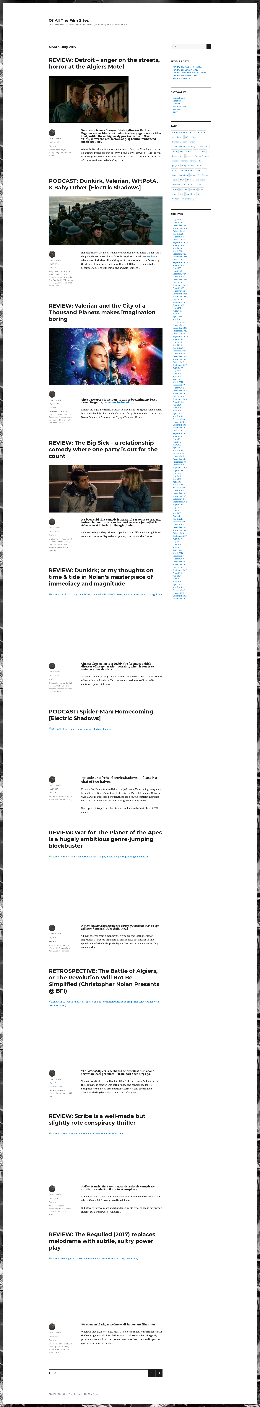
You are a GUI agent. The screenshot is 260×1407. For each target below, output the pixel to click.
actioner (201, 132)
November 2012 (179, 599)
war (50, 1096)
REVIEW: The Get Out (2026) (185, 75)
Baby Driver (54, 271)
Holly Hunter (63, 542)
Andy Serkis (54, 945)
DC (195, 151)
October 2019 (178, 362)
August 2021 (178, 305)
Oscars (175, 189)
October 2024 (179, 240)
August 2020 (178, 339)
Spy (182, 194)
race (66, 152)
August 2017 (178, 436)
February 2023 (179, 274)
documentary (178, 156)
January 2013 (178, 593)
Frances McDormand (190, 161)
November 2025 (180, 228)
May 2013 (177, 581)
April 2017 (177, 448)
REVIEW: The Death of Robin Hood (188, 67)
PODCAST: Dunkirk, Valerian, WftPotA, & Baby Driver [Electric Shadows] (103, 184)
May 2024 (177, 248)
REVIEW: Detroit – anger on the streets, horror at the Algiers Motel (104, 63)
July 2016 (177, 473)
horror (174, 170)
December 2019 (179, 356)
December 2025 (180, 225)
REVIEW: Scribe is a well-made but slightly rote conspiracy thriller (97, 1119)
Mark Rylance (55, 691)
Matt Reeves (65, 945)
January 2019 (178, 388)
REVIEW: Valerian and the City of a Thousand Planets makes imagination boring (102, 312)
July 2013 (177, 576)
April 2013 (177, 584)
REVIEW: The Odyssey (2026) (186, 70)
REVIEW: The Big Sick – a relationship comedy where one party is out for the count (103, 449)
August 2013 (178, 573)
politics (193, 189)
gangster (176, 165)
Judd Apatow (54, 544)
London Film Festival (199, 175)
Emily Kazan (62, 539)
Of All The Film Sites (69, 20)
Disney (203, 151)
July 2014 (177, 542)
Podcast (52, 268)
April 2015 (177, 516)
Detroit (52, 150)
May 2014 (177, 547)
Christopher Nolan (57, 683)
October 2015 (178, 499)
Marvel (175, 180)
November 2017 (179, 428)
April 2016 (177, 482)
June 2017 (177, 442)
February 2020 (179, 351)
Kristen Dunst (62, 1347)
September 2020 (180, 336)
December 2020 (180, 328)
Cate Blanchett (178, 146)
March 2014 (178, 553)
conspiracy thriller (56, 1209)
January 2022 (179, 291)
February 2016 (179, 487)
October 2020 (179, 334)
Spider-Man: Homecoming (60, 799)
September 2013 (180, 570)
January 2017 (178, 456)
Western (175, 199)
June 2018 (177, 408)
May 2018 (177, 411)
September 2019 (180, 365)
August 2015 (178, 505)
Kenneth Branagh (64, 689)
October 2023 (179, 259)
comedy (191, 146)
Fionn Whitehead (56, 686)
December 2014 (180, 527)
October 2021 (178, 299)
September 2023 (180, 262)
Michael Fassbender (196, 180)
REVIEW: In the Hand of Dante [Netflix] (190, 73)
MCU (182, 180)
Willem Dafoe (188, 199)
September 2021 (180, 302)
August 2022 (178, 288)
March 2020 (178, 348)
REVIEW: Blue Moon (181, 78)
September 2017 (180, 433)
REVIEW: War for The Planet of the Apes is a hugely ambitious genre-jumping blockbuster (105, 839)
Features (177, 101)
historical (200, 165)
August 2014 (178, 539)
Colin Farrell (63, 1344)
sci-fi (58, 417)
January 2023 (179, 277)
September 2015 (180, 502)
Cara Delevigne (55, 411)
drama (189, 156)
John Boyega (62, 150)
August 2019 (178, 368)
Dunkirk (151, 256)
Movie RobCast (178, 184)
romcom (52, 550)
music (190, 184)
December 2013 (180, 562)
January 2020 (179, 354)
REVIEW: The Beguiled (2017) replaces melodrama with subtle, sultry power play (102, 1241)
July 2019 (177, 371)
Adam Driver (177, 137)
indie (198, 170)
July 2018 (177, 405)
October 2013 (178, 567)
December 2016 (179, 459)
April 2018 (177, 413)
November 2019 (179, 359)
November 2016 (179, 462)
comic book (203, 146)
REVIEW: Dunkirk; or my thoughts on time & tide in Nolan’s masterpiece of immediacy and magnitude (101, 577)
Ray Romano (62, 547)
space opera (66, 417)
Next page (158, 1376)
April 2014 (177, 550)
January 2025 (179, 237)
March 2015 (178, 519)
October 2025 (179, 231)
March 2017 (178, 450)
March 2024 (178, 251)
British (192, 142)
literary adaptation (180, 175)
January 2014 (178, 559)
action (192, 132)
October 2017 (178, 430)
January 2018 (178, 422)
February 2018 (179, 419)
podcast (61, 277)
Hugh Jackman (186, 170)
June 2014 (177, 544)
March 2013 (178, 587)
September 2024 (180, 242)
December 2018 (180, 391)
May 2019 (177, 376)
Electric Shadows (56, 796)
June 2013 (177, 579)
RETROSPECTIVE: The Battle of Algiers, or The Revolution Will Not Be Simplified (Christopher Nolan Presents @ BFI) (104, 980)
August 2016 (178, 470)
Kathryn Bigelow (56, 152)
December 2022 (180, 279)
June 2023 (177, 271)
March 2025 (178, 234)
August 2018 (178, 402)
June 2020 (177, 342)
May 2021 (177, 314)
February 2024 (179, 254)
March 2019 (178, 382)
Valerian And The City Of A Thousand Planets (61, 280)
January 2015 (178, 525)
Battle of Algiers (56, 1090)
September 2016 (180, 468)
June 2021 (177, 311)
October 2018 (178, 396)
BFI (65, 1090)
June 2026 (177, 222)
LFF (204, 170)
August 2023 (178, 265)
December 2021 (180, 294)
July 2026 (177, 220)
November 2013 (179, 564)
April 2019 (177, 379)
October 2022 (179, 282)
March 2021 (178, 319)
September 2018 (180, 399)
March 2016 (178, 485)
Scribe (58, 1211)
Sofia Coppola (55, 1352)
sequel (175, 194)
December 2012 (180, 596)
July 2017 (176, 439)
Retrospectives (55, 1086)
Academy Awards (179, 132)
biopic (193, 137)
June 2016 (177, 476)
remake (65, 1349)
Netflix (198, 184)
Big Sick (52, 539)
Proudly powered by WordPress (83, 1394)
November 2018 (179, 393)
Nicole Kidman (55, 1349)
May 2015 (177, 513)
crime (174, 151)
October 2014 (178, 533)
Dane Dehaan (61, 414)
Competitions (179, 98)
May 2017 (177, 445)
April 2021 (177, 316)
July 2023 (177, 268)
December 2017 (179, 425)
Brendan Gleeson (179, 142)
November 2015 (179, 496)
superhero (191, 194)
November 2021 (180, 297)
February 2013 (179, 590)
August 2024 (178, 245)
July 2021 (177, 308)
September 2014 (180, 536)
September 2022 (180, 285)
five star (175, 161)
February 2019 (179, 385)
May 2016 (177, 479)
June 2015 (177, 510)
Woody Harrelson (61, 951)
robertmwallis (55, 138)
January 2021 (178, 325)
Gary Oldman (188, 165)
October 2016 (178, 465)
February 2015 (179, 522)
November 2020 (180, 331)
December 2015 (179, 493)
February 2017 (179, 453)
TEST (175, 112)
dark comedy (185, 151)
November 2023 (180, 257)
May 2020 (177, 345)
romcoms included (116, 402)
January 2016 (178, 490)
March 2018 (178, 416)
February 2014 (179, 556)
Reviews (52, 146)
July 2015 (177, 507)
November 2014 (179, 530)
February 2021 (179, 322)
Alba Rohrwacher (56, 1206)
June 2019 (177, 373)
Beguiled (53, 1344)
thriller (201, 194)
